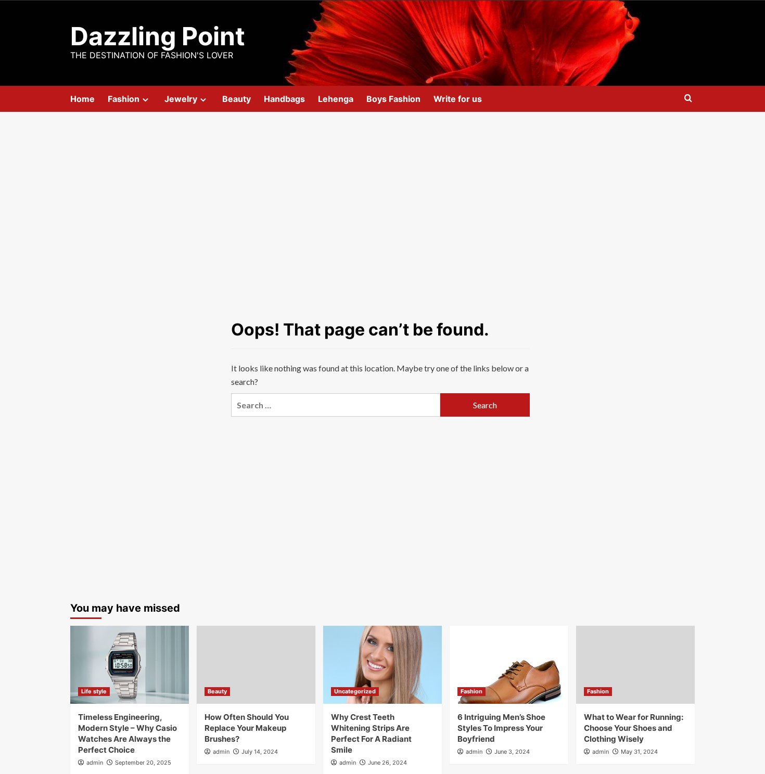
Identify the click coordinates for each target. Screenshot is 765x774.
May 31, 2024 (639, 751)
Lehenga (335, 99)
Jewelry (180, 99)
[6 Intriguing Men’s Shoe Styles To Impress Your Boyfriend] (509, 665)
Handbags (284, 99)
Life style (94, 691)
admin (94, 762)
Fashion (123, 99)
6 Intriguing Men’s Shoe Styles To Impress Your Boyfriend (501, 728)
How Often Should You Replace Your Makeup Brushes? (247, 728)
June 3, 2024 (512, 751)
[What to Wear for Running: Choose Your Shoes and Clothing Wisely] (635, 665)
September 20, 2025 (143, 762)
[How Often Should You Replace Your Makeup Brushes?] (256, 665)
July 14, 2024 (259, 751)
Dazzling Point (157, 36)
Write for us (458, 99)
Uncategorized (355, 691)
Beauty (236, 99)
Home (82, 99)
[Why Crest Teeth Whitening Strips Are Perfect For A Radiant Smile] (382, 665)
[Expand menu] (145, 99)
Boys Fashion (393, 99)
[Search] (688, 98)
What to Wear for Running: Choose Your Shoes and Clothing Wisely (633, 728)
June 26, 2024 (387, 762)
